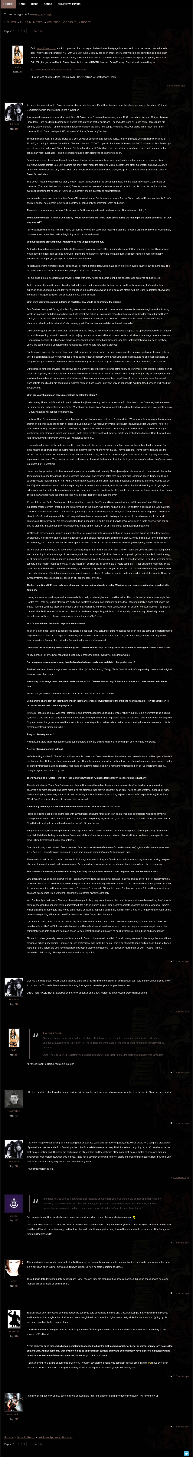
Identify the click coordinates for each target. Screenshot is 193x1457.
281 (20, 71)
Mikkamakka (14, 1414)
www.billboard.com (46, 48)
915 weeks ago (177, 85)
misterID (14, 1331)
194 (16, 1115)
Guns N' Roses (31, 22)
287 (16, 1220)
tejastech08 (14, 1111)
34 (35, 31)
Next (42, 31)
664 (16, 1285)
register (39, 14)
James (14, 1281)
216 (16, 128)
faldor (18, 67)
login (49, 14)
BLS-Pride (14, 124)
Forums (10, 22)
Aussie (14, 1215)
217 (16, 1419)
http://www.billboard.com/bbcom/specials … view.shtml (58, 69)
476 (16, 1336)
